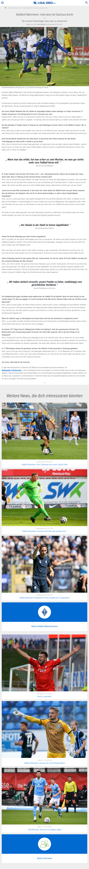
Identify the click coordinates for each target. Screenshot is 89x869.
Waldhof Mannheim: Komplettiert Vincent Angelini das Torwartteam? (44, 598)
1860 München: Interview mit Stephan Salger (44, 829)
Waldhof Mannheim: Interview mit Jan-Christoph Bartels (44, 763)
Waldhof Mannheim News (14, 8)
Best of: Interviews (44, 696)
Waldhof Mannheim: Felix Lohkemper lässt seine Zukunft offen (45, 464)
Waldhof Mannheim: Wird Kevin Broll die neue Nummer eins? (44, 531)
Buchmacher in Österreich (11, 370)
